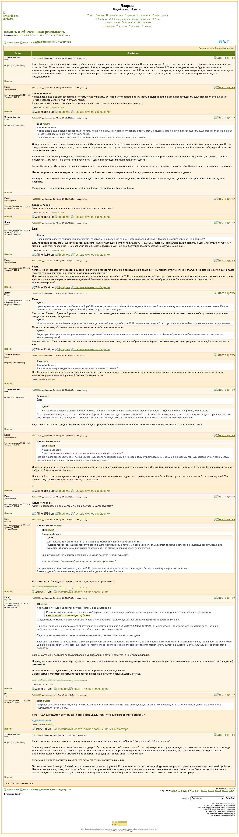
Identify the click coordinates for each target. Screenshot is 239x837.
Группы (131, 15)
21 (44, 35)
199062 (37, 695)
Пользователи (116, 15)
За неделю (145, 22)
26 (60, 35)
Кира (52, 725)
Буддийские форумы (46, 42)
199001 (37, 88)
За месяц (147, 26)
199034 (37, 355)
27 (63, 35)
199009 (37, 199)
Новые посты (113, 22)
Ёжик (52, 380)
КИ (51, 684)
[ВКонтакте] (228, 42)
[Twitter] (221, 42)
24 (54, 35)
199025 (37, 261)
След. (67, 35)
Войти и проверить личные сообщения (130, 19)
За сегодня (130, 22)
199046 (37, 497)
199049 (37, 520)
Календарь (144, 15)
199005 (37, 118)
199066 (37, 735)
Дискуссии (65, 42)
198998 (37, 58)
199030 (37, 293)
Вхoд (157, 19)
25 (57, 35)
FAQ (91, 15)
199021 (37, 223)
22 (48, 35)
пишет (46, 124)
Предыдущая (206, 48)
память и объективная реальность (34, 31)
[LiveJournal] (224, 42)
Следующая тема (224, 48)
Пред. (15, 35)
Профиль (102, 19)
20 (41, 35)
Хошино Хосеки (57, 107)
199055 (37, 598)
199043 (37, 436)
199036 (37, 390)
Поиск (101, 15)
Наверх (8, 81)
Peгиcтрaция (161, 15)
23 (51, 35)
